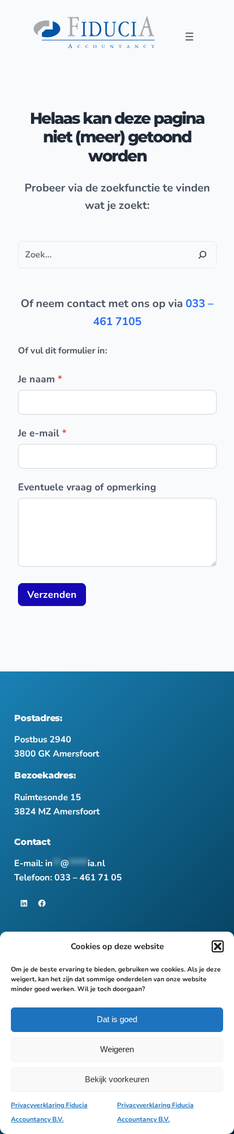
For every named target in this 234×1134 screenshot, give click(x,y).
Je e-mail (42, 433)
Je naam (40, 379)
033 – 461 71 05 (88, 878)
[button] (217, 946)
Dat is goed (117, 1019)
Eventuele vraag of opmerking (87, 487)
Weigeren (117, 1049)
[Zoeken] (202, 255)
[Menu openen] (189, 36)
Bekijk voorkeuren (117, 1079)
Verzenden (52, 594)
